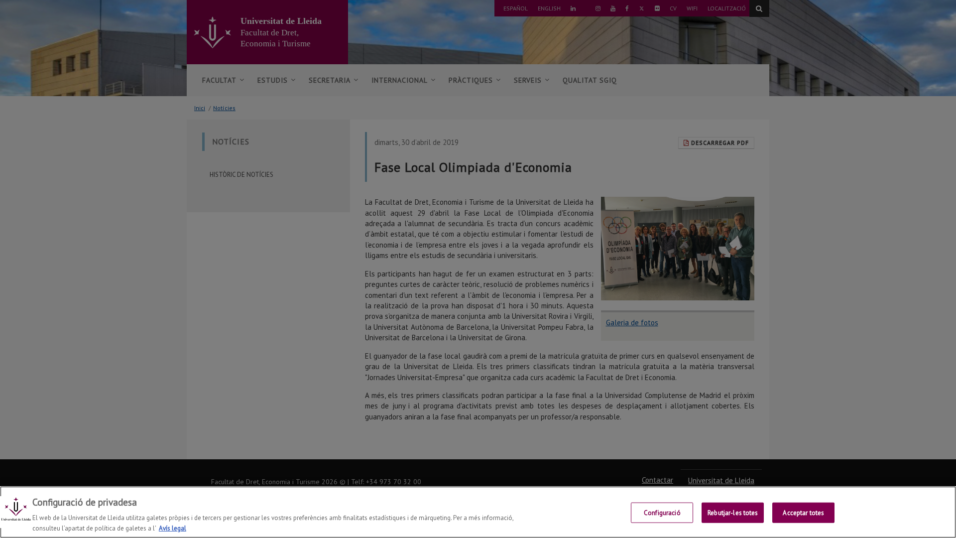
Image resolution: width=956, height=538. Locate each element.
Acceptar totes (803, 513)
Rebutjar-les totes (733, 513)
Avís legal (172, 528)
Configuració (662, 513)
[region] (478, 512)
